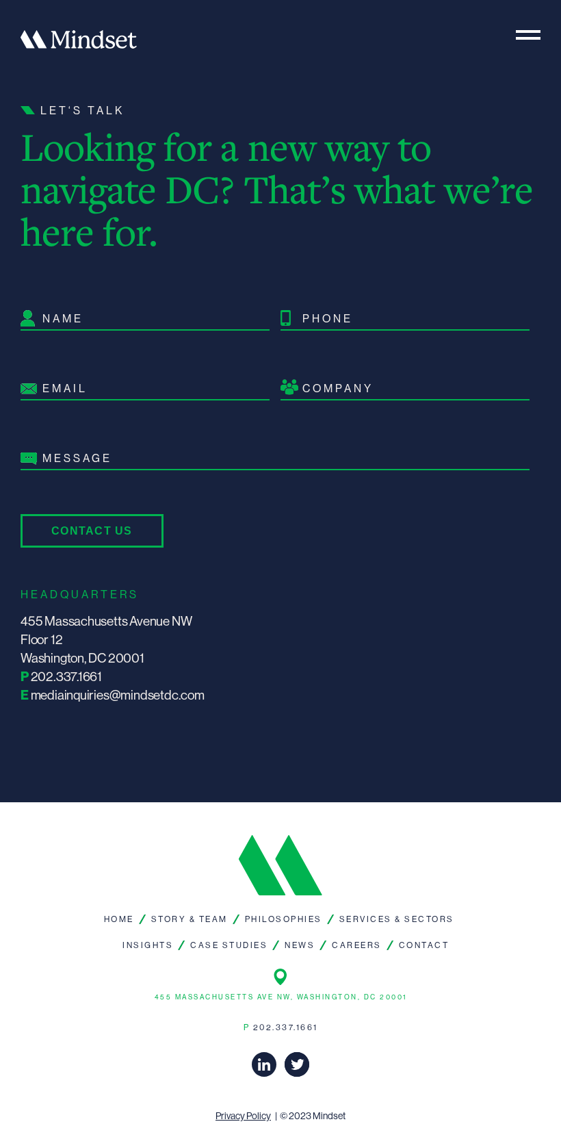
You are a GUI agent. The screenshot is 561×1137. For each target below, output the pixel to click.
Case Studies (229, 945)
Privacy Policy (243, 1116)
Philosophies (283, 919)
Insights (147, 945)
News (300, 945)
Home (119, 919)
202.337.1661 (66, 676)
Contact (424, 945)
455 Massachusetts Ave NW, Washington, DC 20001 (281, 997)
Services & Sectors (396, 919)
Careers (357, 945)
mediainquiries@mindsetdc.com (118, 695)
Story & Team (189, 919)
